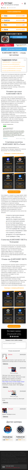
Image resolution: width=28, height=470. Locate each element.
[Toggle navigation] (25, 3)
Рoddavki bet (20, 437)
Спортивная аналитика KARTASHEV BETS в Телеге (14, 66)
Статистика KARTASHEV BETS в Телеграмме (12, 68)
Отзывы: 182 (20, 170)
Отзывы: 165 (8, 186)
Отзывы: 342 (8, 170)
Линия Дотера (7, 437)
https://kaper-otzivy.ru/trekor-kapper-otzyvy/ (13, 381)
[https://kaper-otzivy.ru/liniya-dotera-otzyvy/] (8, 430)
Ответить (5, 364)
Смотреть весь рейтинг (13, 191)
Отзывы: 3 (19, 186)
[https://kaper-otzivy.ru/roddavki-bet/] (20, 430)
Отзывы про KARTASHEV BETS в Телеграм (12, 70)
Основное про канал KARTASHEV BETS (11, 64)
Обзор (8, 167)
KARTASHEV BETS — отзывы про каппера (12, 62)
